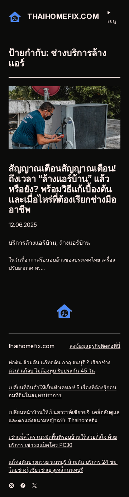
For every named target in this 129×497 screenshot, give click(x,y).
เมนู (112, 21)
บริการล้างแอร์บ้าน (32, 242)
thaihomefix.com (63, 16)
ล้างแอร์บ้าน (74, 242)
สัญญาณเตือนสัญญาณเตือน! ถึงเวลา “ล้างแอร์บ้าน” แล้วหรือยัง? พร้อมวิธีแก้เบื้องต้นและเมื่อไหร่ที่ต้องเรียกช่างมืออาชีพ (62, 189)
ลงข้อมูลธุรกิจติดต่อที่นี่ (95, 346)
